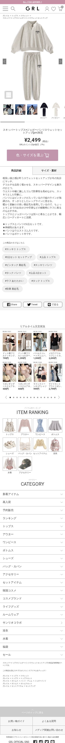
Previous (6, 397)
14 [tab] (54, 397)
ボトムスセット (26, 683)
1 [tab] (10, 397)
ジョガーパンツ (40, 681)
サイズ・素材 (49, 170)
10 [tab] (41, 397)
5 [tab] (24, 397)
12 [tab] (48, 397)
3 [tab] (17, 397)
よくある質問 (49, 721)
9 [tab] (37, 397)
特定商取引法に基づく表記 (41, 737)
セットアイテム (17, 686)
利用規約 (9, 737)
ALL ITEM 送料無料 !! (32, 2)
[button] (4, 61)
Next (59, 397)
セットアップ (30, 686)
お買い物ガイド (16, 721)
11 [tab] (44, 397)
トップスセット (26, 678)
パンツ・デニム (26, 681)
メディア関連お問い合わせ (49, 730)
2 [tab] (13, 397)
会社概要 (55, 737)
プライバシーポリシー (22, 737)
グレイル (6, 16)
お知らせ (16, 730)
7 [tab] (30, 397)
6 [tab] (27, 397)
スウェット (25, 16)
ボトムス (15, 681)
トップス (15, 16)
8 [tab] (34, 397)
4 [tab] (20, 397)
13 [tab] (51, 397)
